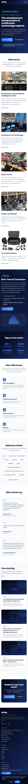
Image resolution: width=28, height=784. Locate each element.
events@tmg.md (4, 768)
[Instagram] (5, 723)
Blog (2, 576)
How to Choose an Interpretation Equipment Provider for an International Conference (12, 630)
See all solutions (19, 39)
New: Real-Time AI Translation (10, 11)
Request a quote (7, 39)
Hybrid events (4, 735)
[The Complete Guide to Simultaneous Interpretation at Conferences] (14, 587)
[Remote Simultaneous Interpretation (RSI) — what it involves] (14, 648)
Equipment (3, 747)
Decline (11, 781)
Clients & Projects (13, 479)
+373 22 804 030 (5, 764)
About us (3, 751)
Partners (3, 753)
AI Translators (4, 741)
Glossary (3, 756)
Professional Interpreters (6, 732)
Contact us (20, 696)
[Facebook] (2, 723)
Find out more (4, 107)
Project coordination (5, 737)
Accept (17, 781)
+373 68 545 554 (5, 766)
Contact (3, 758)
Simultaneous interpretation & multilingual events (11, 730)
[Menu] (25, 2)
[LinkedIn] (9, 723)
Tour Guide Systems (5, 739)
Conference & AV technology (7, 733)
